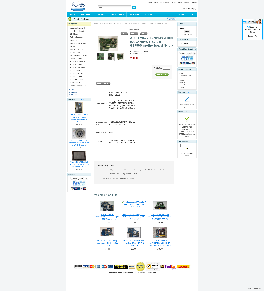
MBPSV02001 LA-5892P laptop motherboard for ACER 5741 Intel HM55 (133, 243)
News (156, 2)
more (82, 99)
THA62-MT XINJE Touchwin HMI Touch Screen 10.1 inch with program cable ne (79, 164)
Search (182, 24)
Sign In (181, 14)
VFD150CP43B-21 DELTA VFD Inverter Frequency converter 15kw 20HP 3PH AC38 (79, 118)
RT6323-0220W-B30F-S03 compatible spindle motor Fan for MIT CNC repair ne (79, 143)
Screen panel (75, 70)
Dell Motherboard (76, 37)
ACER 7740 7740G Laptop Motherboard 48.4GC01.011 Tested (107, 243)
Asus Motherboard (77, 31)
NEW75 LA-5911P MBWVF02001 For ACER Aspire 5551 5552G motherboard (107, 217)
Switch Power (75, 83)
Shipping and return (185, 78)
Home (150, 2)
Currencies (183, 39)
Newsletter (182, 85)
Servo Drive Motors (77, 77)
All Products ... (74, 94)
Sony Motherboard (77, 80)
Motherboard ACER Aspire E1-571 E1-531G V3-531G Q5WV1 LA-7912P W (133, 217)
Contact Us (182, 87)
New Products (164, 2)
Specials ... (72, 90)
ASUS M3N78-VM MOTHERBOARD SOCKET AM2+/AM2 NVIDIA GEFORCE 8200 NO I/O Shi (160, 243)
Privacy (181, 80)
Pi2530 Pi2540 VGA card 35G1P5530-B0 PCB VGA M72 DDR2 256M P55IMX (159, 217)
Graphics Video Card (78, 43)
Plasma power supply (78, 64)
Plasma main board (77, 61)
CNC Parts (74, 34)
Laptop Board (75, 52)
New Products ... (74, 92)
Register (194, 2)
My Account (134, 14)
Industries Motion (76, 49)
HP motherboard (76, 46)
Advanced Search (187, 34)
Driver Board (75, 40)
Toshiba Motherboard (78, 86)
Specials (186, 2)
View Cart (149, 14)
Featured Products (176, 2)
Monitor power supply (78, 58)
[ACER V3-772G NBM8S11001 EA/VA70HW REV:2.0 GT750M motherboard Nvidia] (101, 60)
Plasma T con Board (77, 67)
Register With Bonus (81, 19)
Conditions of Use (185, 75)
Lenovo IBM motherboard (79, 55)
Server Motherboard (77, 74)
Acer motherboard (106, 23)
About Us (182, 82)
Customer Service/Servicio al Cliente (252, 29)
